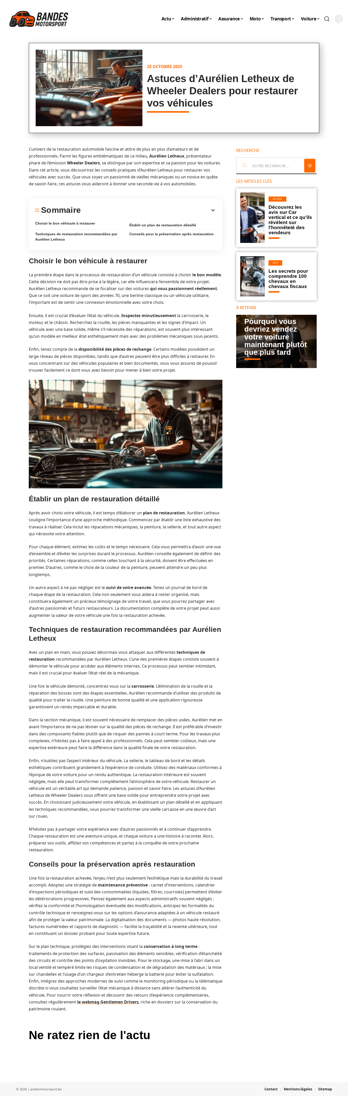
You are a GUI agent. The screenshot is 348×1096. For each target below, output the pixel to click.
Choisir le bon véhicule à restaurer (65, 223)
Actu (275, 262)
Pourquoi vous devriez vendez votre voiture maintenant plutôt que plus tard (275, 337)
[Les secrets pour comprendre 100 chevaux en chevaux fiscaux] (252, 276)
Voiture (277, 199)
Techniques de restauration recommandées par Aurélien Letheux (76, 236)
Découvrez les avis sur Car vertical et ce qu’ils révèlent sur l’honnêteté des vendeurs (290, 219)
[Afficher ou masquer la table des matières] (148, 210)
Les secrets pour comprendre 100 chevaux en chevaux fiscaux (288, 278)
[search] (326, 19)
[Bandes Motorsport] (38, 19)
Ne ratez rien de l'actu (89, 1035)
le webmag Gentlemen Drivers (108, 1002)
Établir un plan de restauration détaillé (162, 225)
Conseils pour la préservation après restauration (171, 234)
